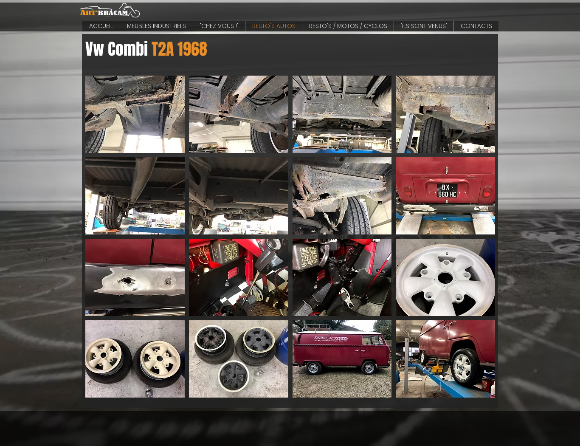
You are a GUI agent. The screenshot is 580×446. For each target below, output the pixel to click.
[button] (135, 114)
